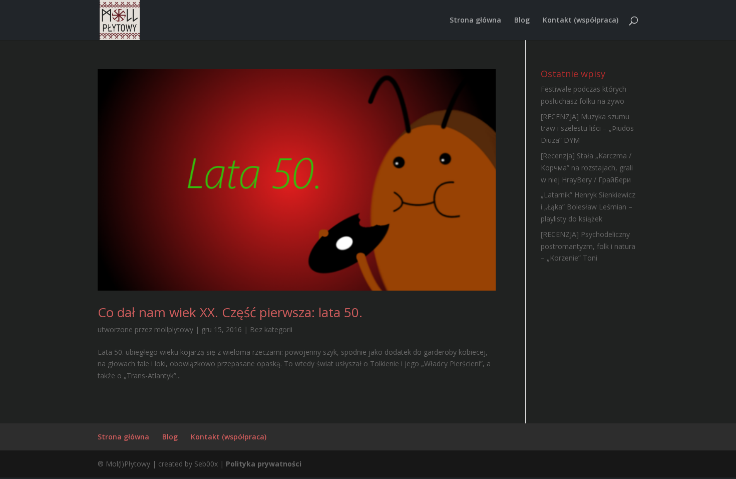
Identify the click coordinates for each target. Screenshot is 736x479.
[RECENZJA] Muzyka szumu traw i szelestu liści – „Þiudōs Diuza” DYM (587, 128)
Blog (522, 21)
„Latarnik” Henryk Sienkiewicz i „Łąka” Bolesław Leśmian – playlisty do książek (588, 206)
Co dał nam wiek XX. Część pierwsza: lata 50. (230, 312)
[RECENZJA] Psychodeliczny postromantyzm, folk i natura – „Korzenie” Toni (588, 246)
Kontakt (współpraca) (580, 21)
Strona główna (475, 21)
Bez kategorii (271, 329)
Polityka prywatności (263, 463)
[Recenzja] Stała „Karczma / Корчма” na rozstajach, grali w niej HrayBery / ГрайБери (587, 167)
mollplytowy (173, 329)
